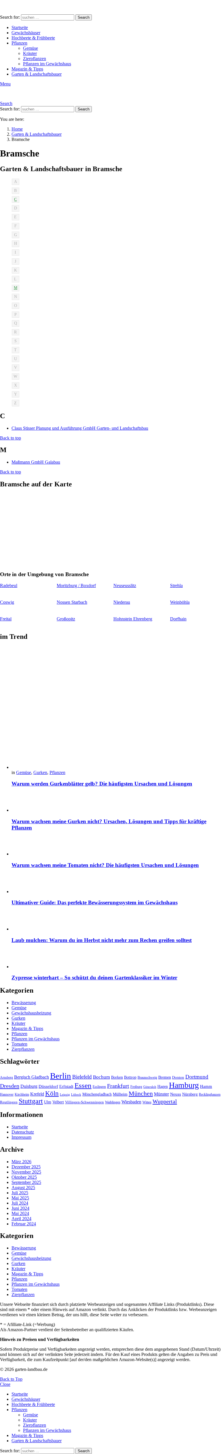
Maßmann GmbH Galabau (36, 462)
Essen (83, 1085)
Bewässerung (24, 1002)
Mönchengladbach (97, 1094)
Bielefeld (82, 1077)
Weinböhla (180, 602)
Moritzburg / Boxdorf (76, 585)
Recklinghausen (209, 1094)
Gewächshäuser (26, 32)
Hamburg (184, 1085)
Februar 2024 (24, 1223)
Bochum (101, 1077)
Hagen (162, 1086)
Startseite (20, 27)
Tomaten (19, 1044)
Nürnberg (190, 1094)
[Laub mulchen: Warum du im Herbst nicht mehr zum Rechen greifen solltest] (116, 921)
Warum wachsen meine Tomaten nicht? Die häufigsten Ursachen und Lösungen (105, 865)
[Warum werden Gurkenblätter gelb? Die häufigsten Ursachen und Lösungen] (116, 708)
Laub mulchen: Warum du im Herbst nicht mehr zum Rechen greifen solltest (102, 940)
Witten (146, 1102)
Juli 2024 (20, 1203)
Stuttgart (31, 1101)
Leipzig (65, 1094)
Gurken (40, 772)
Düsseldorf (48, 1086)
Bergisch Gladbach (31, 1077)
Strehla (176, 585)
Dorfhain (178, 618)
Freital (6, 618)
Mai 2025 (20, 1197)
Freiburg (136, 1087)
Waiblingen (112, 1102)
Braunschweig (147, 1077)
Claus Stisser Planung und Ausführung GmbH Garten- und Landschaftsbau (80, 428)
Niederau (121, 602)
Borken (117, 1077)
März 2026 (21, 1161)
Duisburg (28, 1086)
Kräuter (30, 53)
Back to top (10, 437)
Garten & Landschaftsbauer (37, 74)
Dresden (9, 1086)
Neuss (175, 1094)
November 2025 (26, 1172)
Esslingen (99, 1087)
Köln (52, 1093)
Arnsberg (6, 1077)
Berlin (60, 1075)
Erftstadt (66, 1086)
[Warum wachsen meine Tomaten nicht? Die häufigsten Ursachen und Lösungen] (116, 846)
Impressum (21, 1137)
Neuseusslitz (124, 585)
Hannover (7, 1094)
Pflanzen (19, 43)
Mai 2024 (20, 1213)
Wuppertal (165, 1101)
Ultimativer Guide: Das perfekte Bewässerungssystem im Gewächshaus (95, 902)
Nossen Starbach (72, 602)
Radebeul (8, 585)
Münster (161, 1094)
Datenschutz (23, 1132)
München (141, 1093)
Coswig (7, 602)
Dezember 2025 (26, 1166)
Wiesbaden (131, 1101)
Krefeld (37, 1094)
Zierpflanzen (34, 58)
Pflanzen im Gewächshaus (47, 63)
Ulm (47, 1102)
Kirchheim (22, 1094)
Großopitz (66, 618)
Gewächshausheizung (31, 1012)
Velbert (58, 1102)
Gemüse (30, 48)
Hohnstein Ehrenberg (132, 618)
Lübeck (76, 1094)
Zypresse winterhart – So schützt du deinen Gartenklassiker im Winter (94, 978)
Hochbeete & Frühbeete (33, 37)
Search (83, 17)
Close (5, 1384)
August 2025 (23, 1187)
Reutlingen (9, 1102)
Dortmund (196, 1077)
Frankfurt (118, 1086)
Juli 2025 (20, 1192)
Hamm (206, 1086)
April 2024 (21, 1218)
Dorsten (178, 1077)
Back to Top (11, 1379)
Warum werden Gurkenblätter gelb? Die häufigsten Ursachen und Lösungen (102, 784)
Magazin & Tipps (27, 68)
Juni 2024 (20, 1208)
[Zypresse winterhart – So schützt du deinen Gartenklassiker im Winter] (116, 959)
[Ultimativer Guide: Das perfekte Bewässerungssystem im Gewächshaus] (116, 884)
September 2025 (26, 1182)
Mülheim (120, 1094)
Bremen (164, 1077)
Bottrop (130, 1077)
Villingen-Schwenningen (84, 1102)
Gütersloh (149, 1086)
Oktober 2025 (24, 1177)
